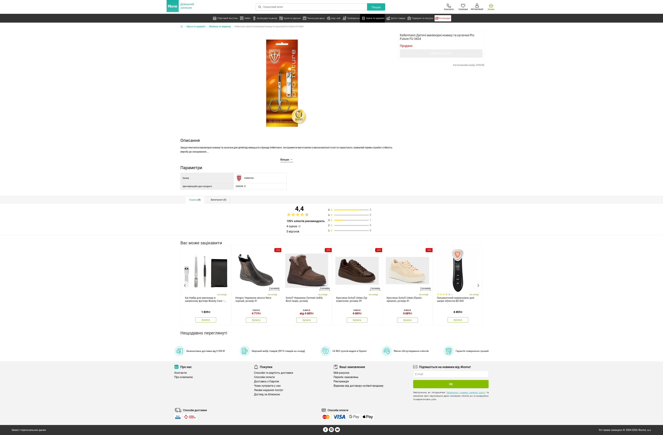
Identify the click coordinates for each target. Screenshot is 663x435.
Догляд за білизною (267, 394)
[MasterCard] (326, 417)
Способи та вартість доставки (273, 373)
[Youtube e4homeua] (337, 431)
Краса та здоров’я (196, 26)
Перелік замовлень (346, 377)
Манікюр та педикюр (220, 26)
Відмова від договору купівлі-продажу (358, 385)
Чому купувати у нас (267, 385)
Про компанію (183, 377)
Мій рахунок (341, 373)
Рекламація (341, 381)
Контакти (180, 373)
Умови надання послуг (268, 390)
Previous (185, 285)
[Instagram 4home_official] (331, 431)
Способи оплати (264, 377)
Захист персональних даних (29, 430)
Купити (206, 320)
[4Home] (182, 26)
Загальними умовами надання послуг (466, 392)
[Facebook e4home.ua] (325, 431)
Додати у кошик (441, 53)
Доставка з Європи (266, 381)
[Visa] (339, 417)
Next (478, 285)
